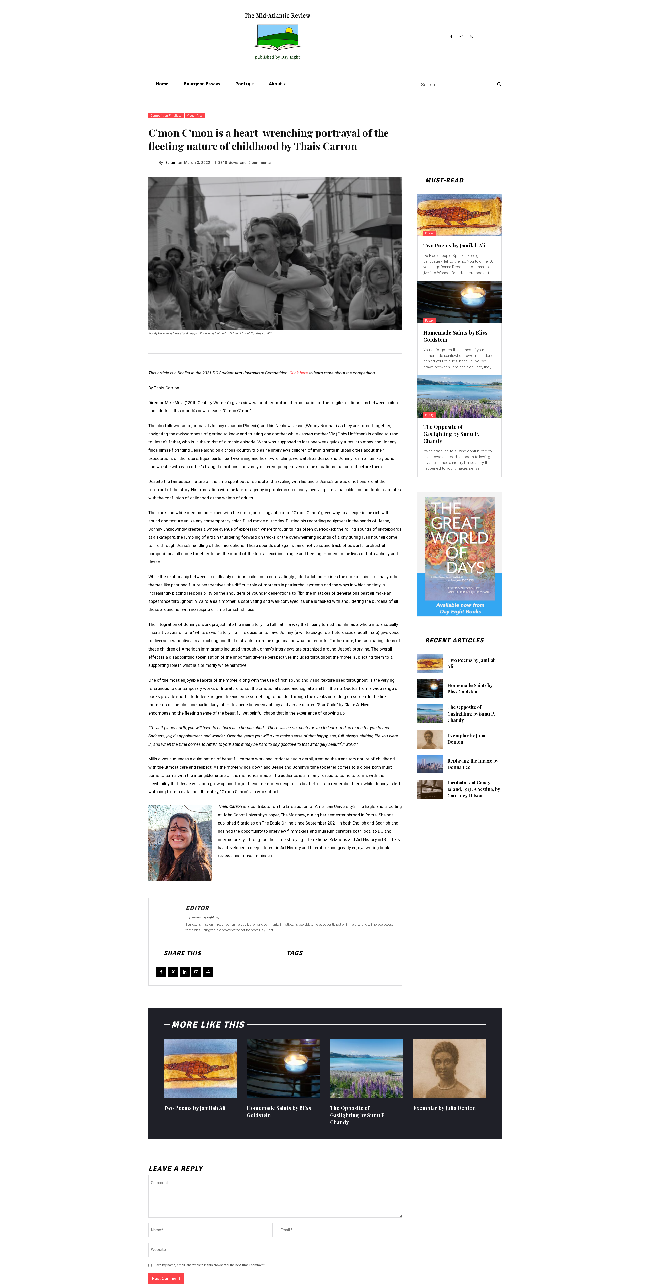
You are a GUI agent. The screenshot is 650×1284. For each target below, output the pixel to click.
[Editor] (153, 162)
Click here (298, 372)
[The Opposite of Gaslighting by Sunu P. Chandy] (459, 396)
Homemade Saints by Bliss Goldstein (470, 688)
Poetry (429, 233)
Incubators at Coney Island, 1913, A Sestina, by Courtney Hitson (473, 789)
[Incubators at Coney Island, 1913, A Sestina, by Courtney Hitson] (430, 789)
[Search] (499, 84)
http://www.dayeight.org (202, 917)
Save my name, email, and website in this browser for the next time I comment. (210, 1265)
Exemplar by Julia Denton (444, 1107)
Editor (170, 162)
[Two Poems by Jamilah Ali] (459, 215)
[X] (471, 36)
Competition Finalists (166, 115)
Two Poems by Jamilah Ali (454, 245)
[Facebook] (451, 36)
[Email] (196, 972)
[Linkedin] (185, 972)
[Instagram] (461, 36)
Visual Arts (195, 115)
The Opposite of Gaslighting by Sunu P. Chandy (451, 433)
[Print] (208, 972)
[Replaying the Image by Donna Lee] (430, 764)
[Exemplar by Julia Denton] (430, 739)
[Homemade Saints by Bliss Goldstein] (459, 302)
